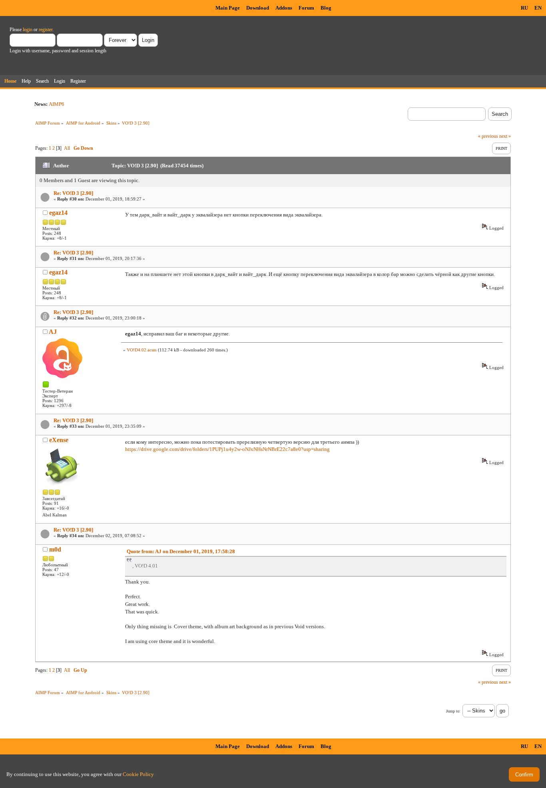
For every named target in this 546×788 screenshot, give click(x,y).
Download (257, 8)
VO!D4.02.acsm (142, 349)
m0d (55, 549)
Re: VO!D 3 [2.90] (73, 193)
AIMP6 (56, 104)
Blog (326, 8)
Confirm (524, 775)
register (45, 29)
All (67, 148)
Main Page (227, 8)
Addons (283, 8)
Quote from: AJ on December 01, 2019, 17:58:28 (181, 551)
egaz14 (58, 212)
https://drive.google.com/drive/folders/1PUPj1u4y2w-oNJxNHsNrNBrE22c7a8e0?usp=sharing (227, 449)
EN (538, 8)
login (27, 29)
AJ (53, 331)
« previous (488, 136)
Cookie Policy (138, 774)
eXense (58, 440)
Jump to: (453, 711)
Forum (306, 8)
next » (505, 136)
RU (524, 8)
